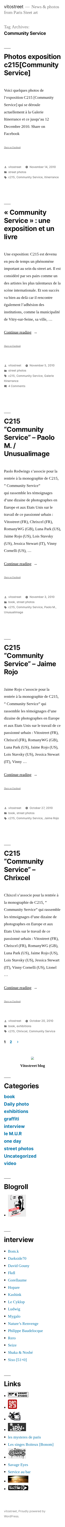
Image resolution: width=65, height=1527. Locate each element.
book (11, 602)
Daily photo (16, 1104)
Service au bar (19, 1471)
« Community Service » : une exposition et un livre (29, 224)
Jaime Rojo (51, 818)
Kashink (14, 1294)
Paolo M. (50, 607)
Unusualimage (13, 612)
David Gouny (18, 1265)
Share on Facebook (12, 147)
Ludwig (14, 1309)
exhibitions (24, 1026)
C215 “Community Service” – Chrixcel (24, 865)
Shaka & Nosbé (20, 1352)
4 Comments (16, 386)
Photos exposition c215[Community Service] (32, 64)
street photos (17, 172)
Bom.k (13, 1251)
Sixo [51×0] (17, 1359)
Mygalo (14, 1316)
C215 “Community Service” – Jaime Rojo (30, 659)
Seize (12, 1345)
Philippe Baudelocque (25, 1330)
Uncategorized (20, 1156)
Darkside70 (17, 1258)
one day (12, 1141)
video (10, 1163)
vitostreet (13, 6)
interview (14, 1126)
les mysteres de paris (24, 1437)
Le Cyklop (16, 1301)
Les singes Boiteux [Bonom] (30, 1444)
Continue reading (20, 332)
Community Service (29, 177)
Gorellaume (17, 1280)
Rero (12, 1338)
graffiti (11, 1119)
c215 (11, 177)
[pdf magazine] (17, 1457)
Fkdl (11, 1272)
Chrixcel (21, 1031)
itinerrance (51, 177)
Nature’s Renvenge (23, 1323)
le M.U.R (13, 1133)
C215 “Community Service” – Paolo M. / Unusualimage (29, 437)
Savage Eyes (18, 1464)
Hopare (14, 1287)
